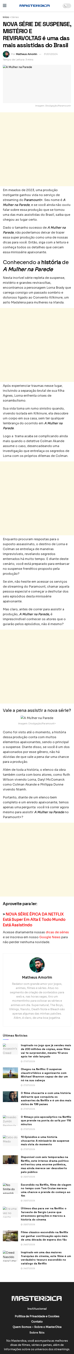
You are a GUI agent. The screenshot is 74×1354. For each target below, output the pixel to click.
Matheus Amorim (26, 54)
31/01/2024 (51, 54)
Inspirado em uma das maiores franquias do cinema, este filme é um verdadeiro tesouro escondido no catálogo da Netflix (46, 1258)
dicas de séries (57, 932)
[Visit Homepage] (34, 5)
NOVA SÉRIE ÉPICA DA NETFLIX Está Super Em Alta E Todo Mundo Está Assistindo (34, 920)
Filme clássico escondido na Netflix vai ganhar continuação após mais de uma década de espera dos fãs (44, 1235)
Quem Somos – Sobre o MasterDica (37, 1327)
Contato (37, 1321)
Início (6, 17)
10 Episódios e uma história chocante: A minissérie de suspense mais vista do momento (45, 1140)
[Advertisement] (37, 149)
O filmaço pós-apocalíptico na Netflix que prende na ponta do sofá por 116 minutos (46, 1120)
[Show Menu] (4, 5)
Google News (50, 937)
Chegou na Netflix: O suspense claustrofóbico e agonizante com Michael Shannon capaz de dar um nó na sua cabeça (44, 1074)
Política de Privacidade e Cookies (37, 1316)
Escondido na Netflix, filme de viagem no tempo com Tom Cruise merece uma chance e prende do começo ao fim (46, 1190)
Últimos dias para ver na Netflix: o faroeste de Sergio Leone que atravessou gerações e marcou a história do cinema (43, 1214)
